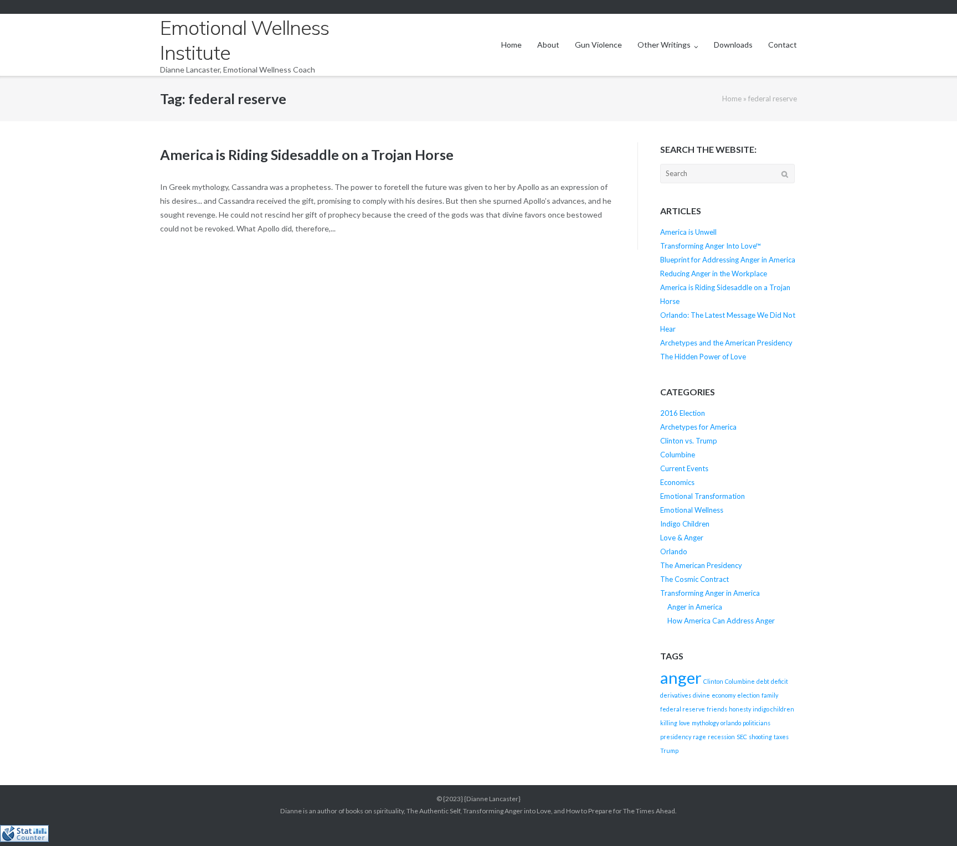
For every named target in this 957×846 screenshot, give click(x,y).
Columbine (677, 454)
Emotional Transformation (702, 496)
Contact (782, 44)
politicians (756, 722)
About (548, 44)
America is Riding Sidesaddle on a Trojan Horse (307, 154)
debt (763, 681)
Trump (669, 750)
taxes (781, 736)
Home (511, 44)
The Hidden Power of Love (703, 356)
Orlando (673, 551)
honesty (740, 709)
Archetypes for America (698, 426)
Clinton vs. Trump (688, 440)
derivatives (675, 695)
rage (699, 736)
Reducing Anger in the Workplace (713, 273)
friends (717, 709)
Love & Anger (681, 537)
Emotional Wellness (691, 509)
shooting (760, 736)
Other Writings (664, 44)
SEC (742, 736)
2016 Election (682, 413)
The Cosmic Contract (694, 579)
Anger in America (694, 606)
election (748, 695)
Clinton (713, 681)
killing (668, 722)
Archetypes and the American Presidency (726, 342)
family (770, 695)
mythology (705, 722)
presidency (675, 736)
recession (721, 736)
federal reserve (682, 709)
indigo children (773, 709)
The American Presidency (701, 565)
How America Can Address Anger (721, 620)
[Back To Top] (929, 819)
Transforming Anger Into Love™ (710, 245)
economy (723, 695)
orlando (731, 722)
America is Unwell (688, 232)
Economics (677, 482)
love (684, 722)
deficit (779, 681)
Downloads (733, 44)
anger (681, 677)
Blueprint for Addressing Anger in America (727, 259)
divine (701, 695)
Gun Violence (598, 44)
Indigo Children (684, 523)
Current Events (684, 468)
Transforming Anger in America (710, 593)
